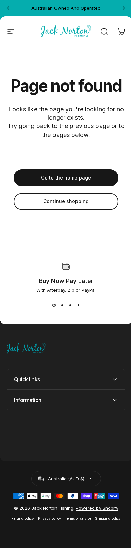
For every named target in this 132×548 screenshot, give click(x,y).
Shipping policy (105, 518)
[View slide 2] (62, 305)
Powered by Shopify (94, 508)
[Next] (122, 8)
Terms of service (76, 518)
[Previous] (9, 8)
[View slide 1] (54, 305)
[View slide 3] (70, 305)
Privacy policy (47, 518)
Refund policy (20, 518)
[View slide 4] (78, 305)
